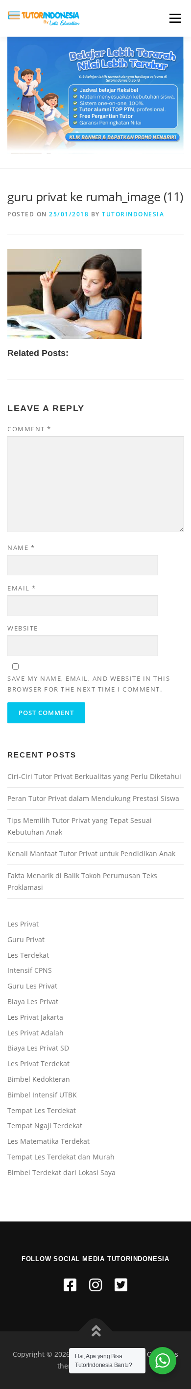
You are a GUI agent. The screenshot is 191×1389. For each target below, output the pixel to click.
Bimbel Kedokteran (38, 1079)
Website (22, 628)
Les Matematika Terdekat (48, 1141)
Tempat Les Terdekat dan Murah (61, 1156)
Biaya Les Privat (32, 1001)
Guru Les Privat (32, 985)
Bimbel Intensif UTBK (42, 1094)
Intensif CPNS (29, 970)
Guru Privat (26, 939)
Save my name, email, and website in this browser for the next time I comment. (88, 684)
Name (21, 547)
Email (21, 588)
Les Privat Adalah (35, 1032)
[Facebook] (70, 1285)
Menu (174, 18)
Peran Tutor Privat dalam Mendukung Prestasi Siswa (93, 798)
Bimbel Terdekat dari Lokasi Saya (61, 1172)
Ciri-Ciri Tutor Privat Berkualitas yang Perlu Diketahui (94, 776)
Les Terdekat (28, 955)
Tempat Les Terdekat (41, 1110)
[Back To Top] (95, 1331)
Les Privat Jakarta (35, 1017)
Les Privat (23, 923)
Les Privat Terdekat (38, 1063)
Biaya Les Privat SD (38, 1047)
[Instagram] (95, 1285)
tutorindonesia (133, 214)
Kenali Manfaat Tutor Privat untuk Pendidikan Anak (91, 853)
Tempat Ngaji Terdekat (44, 1125)
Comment (29, 428)
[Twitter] (121, 1285)
